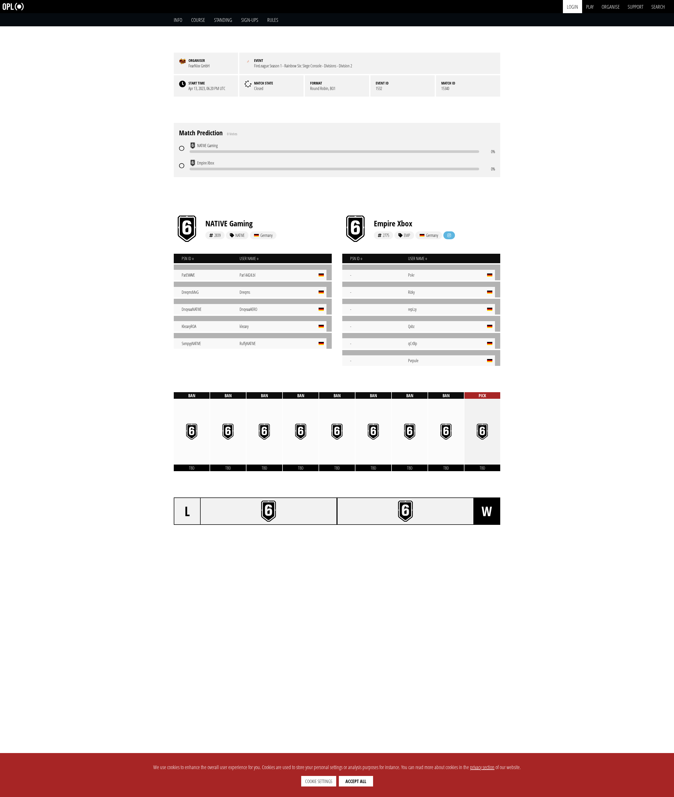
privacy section (482, 767)
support (635, 6)
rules (272, 19)
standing (223, 19)
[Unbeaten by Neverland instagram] (449, 235)
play (590, 6)
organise (611, 6)
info (178, 19)
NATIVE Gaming (229, 223)
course (198, 19)
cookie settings (318, 781)
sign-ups (249, 19)
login (572, 6)
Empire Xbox (393, 223)
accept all (355, 781)
